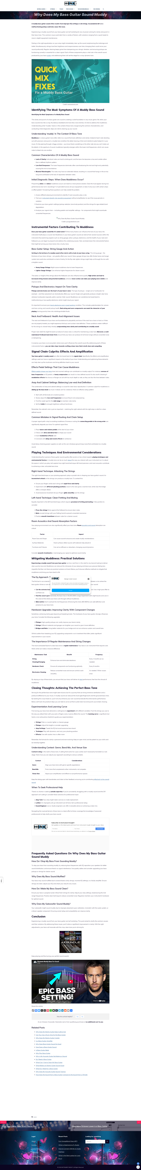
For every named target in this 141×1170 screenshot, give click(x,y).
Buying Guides (41, 9)
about (70, 460)
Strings (52, 9)
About (34, 1141)
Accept (70, 590)
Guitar (35, 1117)
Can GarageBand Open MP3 (68, 1141)
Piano (61, 9)
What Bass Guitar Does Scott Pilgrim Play (19, 1126)
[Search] (107, 1142)
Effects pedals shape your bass (42, 371)
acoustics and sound (88, 525)
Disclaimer (35, 1152)
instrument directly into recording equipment (56, 198)
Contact (34, 1145)
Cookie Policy (36, 1149)
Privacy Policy (36, 1156)
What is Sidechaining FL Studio (69, 1145)
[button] (88, 579)
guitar (49, 55)
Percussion (69, 9)
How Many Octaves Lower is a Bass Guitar (89, 1126)
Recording (96, 9)
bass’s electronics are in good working (62, 305)
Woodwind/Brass (83, 9)
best (81, 679)
